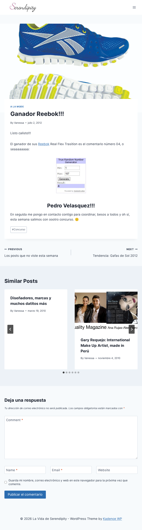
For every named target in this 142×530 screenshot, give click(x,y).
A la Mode (17, 106)
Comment (14, 420)
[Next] (132, 329)
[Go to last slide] (10, 329)
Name (12, 470)
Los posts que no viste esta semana (31, 253)
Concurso (18, 229)
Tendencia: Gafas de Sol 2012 (115, 253)
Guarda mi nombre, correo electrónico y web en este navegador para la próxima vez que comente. (68, 482)
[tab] (64, 372)
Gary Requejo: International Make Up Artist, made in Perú (105, 345)
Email (57, 470)
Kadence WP (112, 519)
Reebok (43, 144)
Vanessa (19, 122)
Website (104, 470)
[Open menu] (134, 7)
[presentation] (106, 310)
